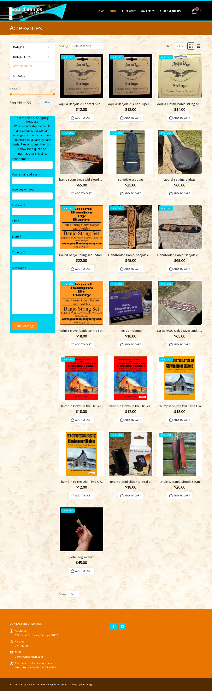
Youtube (122, 626)
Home (100, 11)
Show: (169, 46)
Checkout (129, 11)
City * (15, 221)
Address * (18, 205)
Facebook (113, 626)
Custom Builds (170, 11)
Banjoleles (22, 57)
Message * (19, 268)
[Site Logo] (27, 11)
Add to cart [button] (83, 118)
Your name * (20, 159)
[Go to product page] (130, 378)
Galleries (147, 11)
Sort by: (64, 46)
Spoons (19, 76)
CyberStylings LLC (87, 684)
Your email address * (26, 174)
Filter (48, 102)
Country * (18, 252)
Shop (113, 11)
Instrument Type (23, 190)
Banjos (18, 47)
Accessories (22, 66)
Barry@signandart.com (29, 656)
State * (16, 236)
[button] (190, 46)
